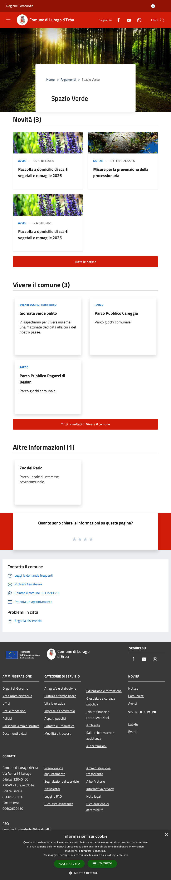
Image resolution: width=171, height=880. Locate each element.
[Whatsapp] (137, 20)
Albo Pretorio (95, 781)
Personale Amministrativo (21, 725)
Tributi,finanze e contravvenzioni (97, 714)
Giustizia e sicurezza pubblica (100, 701)
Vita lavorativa (54, 703)
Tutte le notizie (85, 261)
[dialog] (85, 855)
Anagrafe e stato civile (60, 688)
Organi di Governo (15, 688)
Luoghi (133, 724)
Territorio (49, 304)
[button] (85, 873)
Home (50, 79)
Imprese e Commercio (59, 710)
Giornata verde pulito (38, 313)
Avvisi (22, 160)
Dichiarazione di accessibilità (97, 806)
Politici (7, 718)
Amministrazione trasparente (98, 771)
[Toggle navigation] (8, 19)
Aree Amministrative (17, 695)
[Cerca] (162, 20)
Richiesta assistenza (58, 803)
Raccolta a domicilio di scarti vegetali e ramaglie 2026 (43, 172)
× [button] (166, 834)
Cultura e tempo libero (60, 695)
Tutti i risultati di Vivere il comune (85, 424)
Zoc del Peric (31, 468)
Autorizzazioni (96, 745)
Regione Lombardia (19, 5)
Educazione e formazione (104, 690)
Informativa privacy (100, 788)
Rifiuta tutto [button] (102, 863)
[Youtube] (127, 20)
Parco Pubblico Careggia (116, 313)
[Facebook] (117, 20)
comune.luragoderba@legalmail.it (27, 829)
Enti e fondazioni (14, 710)
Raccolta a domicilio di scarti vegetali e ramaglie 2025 (43, 234)
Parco (99, 304)
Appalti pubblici (55, 718)
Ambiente (93, 725)
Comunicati (136, 695)
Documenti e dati (15, 733)
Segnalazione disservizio (61, 781)
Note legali (94, 796)
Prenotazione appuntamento (54, 771)
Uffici (6, 703)
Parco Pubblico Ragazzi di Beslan (42, 378)
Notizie (98, 160)
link (125, 855)
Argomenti (68, 79)
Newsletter (52, 788)
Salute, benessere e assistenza (100, 735)
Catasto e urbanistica (59, 725)
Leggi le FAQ (53, 796)
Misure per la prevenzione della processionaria (120, 172)
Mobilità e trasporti (58, 733)
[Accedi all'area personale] (153, 6)
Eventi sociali (30, 304)
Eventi (132, 731)
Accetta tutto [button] (69, 863)
